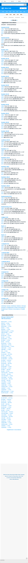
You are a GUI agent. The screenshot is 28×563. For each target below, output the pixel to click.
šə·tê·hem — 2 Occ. (6, 366)
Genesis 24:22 (5, 27)
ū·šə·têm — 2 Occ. (6, 382)
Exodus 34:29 (5, 104)
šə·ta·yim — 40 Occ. (6, 363)
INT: (2, 33)
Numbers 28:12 (5, 177)
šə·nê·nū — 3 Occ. (6, 362)
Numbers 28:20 (5, 186)
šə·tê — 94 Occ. (5, 365)
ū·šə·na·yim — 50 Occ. (7, 372)
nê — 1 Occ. (4, 351)
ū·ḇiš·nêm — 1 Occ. (6, 385)
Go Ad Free (2, 560)
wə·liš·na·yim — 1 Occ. (7, 392)
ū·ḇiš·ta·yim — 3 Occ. (7, 386)
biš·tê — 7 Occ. (5, 327)
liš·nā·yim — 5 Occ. (6, 335)
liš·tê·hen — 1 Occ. (6, 343)
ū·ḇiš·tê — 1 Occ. (5, 388)
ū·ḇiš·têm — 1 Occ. (6, 389)
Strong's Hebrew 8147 (7, 317)
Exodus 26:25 (5, 85)
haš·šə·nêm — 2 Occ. (7, 332)
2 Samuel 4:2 (4, 272)
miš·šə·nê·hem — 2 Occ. (7, 346)
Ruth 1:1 (3, 226)
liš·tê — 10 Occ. (5, 341)
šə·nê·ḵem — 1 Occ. (6, 357)
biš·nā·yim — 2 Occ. (6, 321)
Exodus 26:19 (5, 58)
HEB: (2, 29)
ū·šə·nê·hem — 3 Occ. (7, 375)
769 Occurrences (6, 318)
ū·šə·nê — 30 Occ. (6, 374)
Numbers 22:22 (5, 157)
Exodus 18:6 (4, 49)
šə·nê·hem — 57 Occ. (7, 358)
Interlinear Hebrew (16, 306)
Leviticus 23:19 (5, 140)
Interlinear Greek (5, 306)
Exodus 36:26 (5, 122)
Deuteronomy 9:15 (6, 196)
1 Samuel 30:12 (5, 261)
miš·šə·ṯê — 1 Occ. (6, 348)
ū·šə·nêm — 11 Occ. (6, 377)
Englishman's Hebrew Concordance (10, 309)
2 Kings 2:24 (4, 298)
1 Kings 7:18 (4, 289)
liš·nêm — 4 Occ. (5, 340)
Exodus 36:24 (5, 113)
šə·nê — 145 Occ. (6, 355)
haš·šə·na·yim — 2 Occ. (7, 331)
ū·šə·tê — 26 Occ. (6, 380)
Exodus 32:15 (5, 94)
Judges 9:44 (4, 217)
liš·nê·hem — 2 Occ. (6, 338)
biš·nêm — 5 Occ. (6, 324)
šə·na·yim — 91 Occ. (6, 354)
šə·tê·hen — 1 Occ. (6, 368)
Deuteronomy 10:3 (6, 206)
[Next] (26, 253)
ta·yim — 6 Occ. (5, 371)
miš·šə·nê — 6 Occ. (6, 345)
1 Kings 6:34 (4, 281)
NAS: (2, 30)
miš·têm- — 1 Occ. (6, 349)
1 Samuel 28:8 (5, 252)
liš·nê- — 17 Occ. (5, 337)
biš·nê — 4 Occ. (5, 323)
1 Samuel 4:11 (5, 243)
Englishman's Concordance (14, 429)
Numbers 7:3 (4, 149)
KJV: (2, 32)
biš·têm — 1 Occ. (5, 329)
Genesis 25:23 (5, 37)
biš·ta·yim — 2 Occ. (6, 326)
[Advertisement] (14, 455)
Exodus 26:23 (5, 76)
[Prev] (1, 253)
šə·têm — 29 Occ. (6, 369)
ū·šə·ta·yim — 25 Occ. (7, 378)
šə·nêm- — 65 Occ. (6, 360)
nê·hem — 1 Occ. (5, 352)
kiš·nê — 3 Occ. (5, 334)
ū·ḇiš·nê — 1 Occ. (6, 383)
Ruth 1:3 (3, 235)
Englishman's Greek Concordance (16, 307)
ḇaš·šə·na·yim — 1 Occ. (7, 391)
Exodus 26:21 (5, 67)
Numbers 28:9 (5, 166)
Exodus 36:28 (5, 131)
